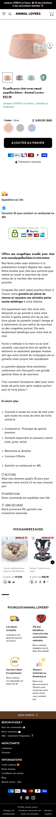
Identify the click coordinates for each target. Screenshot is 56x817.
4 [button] (28, 594)
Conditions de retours (13, 773)
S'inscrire (6, 752)
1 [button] (5, 594)
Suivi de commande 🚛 (13, 727)
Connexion (7, 748)
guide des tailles (43, 120)
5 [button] (35, 594)
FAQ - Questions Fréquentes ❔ (18, 736)
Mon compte (26, 715)
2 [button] (13, 594)
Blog (4, 777)
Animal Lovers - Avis (11, 782)
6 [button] (43, 594)
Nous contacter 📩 (11, 731)
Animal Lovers (31, 807)
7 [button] (50, 594)
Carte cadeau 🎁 (11, 764)
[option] (15, 561)
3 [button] (20, 594)
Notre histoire (8, 769)
